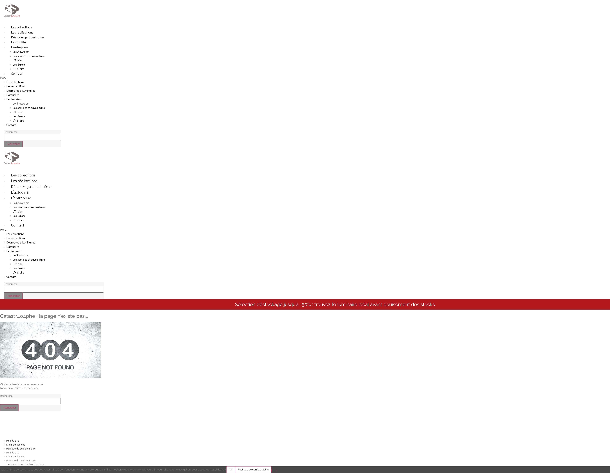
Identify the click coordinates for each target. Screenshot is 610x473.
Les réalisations (22, 32)
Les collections (21, 27)
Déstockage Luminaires (28, 37)
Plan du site (12, 440)
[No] (274, 470)
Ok (230, 469)
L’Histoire (18, 69)
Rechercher (10, 132)
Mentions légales (15, 444)
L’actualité (18, 42)
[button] (249, 78)
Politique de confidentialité (21, 448)
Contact (16, 73)
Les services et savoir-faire (29, 56)
